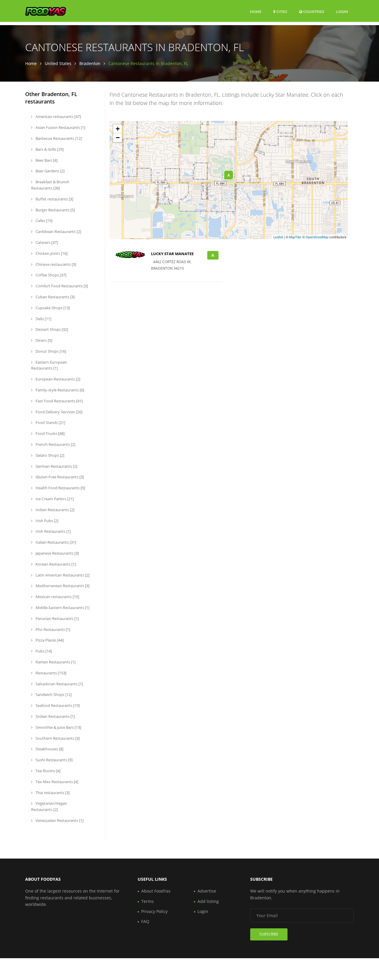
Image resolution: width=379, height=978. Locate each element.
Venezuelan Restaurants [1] (59, 820)
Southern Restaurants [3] (57, 738)
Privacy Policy (154, 911)
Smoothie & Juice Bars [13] (58, 727)
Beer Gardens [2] (50, 171)
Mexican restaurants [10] (57, 596)
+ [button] (118, 128)
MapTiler (295, 236)
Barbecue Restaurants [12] (58, 138)
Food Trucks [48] (50, 433)
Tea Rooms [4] (47, 770)
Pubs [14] (43, 651)
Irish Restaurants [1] (53, 531)
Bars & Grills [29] (49, 149)
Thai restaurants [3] (52, 792)
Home (255, 11)
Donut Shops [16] (50, 351)
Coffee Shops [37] (50, 275)
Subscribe (268, 934)
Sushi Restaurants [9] (54, 759)
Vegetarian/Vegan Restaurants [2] (49, 806)
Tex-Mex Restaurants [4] (56, 781)
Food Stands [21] (50, 422)
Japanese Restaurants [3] (57, 553)
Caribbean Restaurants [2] (58, 231)
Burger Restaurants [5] (55, 210)
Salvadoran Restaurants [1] (59, 683)
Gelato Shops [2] (49, 455)
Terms (147, 901)
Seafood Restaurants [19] (57, 705)
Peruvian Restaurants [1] (57, 618)
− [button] (118, 137)
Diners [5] (43, 340)
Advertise (206, 891)
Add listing (208, 901)
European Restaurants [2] (57, 379)
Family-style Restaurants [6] (59, 390)
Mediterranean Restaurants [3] (62, 585)
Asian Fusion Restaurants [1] (60, 127)
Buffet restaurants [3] (54, 199)
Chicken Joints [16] (51, 253)
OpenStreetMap (317, 236)
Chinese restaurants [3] (55, 264)
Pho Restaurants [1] (52, 629)
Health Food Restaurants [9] (60, 487)
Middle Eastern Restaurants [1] (62, 607)
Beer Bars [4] (46, 160)
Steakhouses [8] (49, 749)
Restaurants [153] (50, 673)
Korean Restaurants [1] (55, 564)
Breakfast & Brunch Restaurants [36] (50, 185)
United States (58, 63)
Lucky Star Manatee (172, 253)
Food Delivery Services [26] (58, 411)
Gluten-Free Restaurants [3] (59, 477)
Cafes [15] (43, 220)
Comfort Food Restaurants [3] (61, 286)
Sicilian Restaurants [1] (55, 716)
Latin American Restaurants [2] (62, 575)
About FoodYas (156, 891)
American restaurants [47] (58, 116)
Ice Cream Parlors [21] (54, 498)
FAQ (145, 921)
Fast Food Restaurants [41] (59, 401)
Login (342, 11)
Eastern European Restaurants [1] (49, 365)
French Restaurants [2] (55, 444)
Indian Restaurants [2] (54, 509)
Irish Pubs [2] (46, 520)
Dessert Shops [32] (51, 329)
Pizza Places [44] (49, 640)
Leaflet (278, 236)
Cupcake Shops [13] (52, 307)
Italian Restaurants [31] (55, 542)
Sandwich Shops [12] (53, 694)
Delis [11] (43, 318)
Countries (313, 11)
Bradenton (89, 63)
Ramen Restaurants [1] (55, 662)
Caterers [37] (46, 242)
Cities (281, 11)
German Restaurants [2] (56, 466)
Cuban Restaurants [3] (55, 296)
